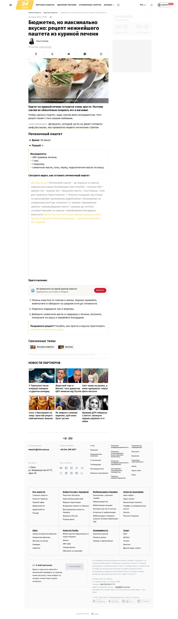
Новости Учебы (70, 530)
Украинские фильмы (41, 537)
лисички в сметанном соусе (46, 329)
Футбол (126, 537)
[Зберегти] (101, 54)
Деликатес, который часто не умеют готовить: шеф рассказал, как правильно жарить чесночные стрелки (65, 125)
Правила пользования (99, 473)
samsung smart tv (144, 601)
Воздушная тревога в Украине (76, 506)
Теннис (126, 541)
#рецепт (47, 218)
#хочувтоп (58, 214)
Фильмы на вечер (40, 541)
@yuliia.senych (39, 182)
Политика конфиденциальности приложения (119, 462)
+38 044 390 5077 (68, 449)
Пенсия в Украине (131, 516)
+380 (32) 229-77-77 (107, 584)
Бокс (125, 534)
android (99, 601)
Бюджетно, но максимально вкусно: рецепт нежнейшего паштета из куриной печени (84, 13)
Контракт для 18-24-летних (104, 509)
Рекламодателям (97, 469)
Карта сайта (136, 470)
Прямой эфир (38, 502)
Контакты (135, 452)
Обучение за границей (72, 551)
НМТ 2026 (67, 544)
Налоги (126, 512)
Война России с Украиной (75, 492)
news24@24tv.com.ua (38, 449)
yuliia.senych (45, 47)
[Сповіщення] (151, 5)
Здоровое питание (67, 5)
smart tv (128, 601)
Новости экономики (133, 492)
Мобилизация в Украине (105, 492)
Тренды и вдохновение (103, 541)
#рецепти (36, 218)
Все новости (39, 492)
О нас (92, 446)
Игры (134, 475)
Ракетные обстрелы (71, 495)
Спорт (126, 530)
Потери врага (68, 519)
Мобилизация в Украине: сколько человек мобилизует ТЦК (105, 519)
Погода (36, 513)
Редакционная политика (96, 455)
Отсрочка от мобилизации (104, 512)
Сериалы (36, 548)
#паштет (57, 218)
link (61, 468)
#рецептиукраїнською (88, 214)
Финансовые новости (132, 502)
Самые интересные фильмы (45, 534)
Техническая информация (137, 446)
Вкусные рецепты (45, 5)
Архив (134, 466)
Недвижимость (100, 530)
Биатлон (126, 544)
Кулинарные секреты (90, 5)
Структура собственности (137, 461)
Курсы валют (128, 499)
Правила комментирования (118, 477)
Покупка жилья (99, 537)
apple (114, 601)
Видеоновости (39, 506)
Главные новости (40, 495)
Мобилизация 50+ (100, 502)
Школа (66, 540)
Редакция (94, 450)
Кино (35, 530)
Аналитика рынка (100, 534)
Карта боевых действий (73, 499)
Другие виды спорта (132, 548)
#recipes (70, 214)
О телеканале (95, 460)
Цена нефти (128, 495)
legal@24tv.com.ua (122, 587)
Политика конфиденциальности (119, 446)
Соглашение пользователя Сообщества (116, 470)
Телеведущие (95, 464)
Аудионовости (39, 509)
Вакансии (135, 456)
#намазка (68, 218)
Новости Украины (40, 499)
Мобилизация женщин (102, 505)
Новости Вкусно (35, 13)
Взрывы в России (70, 516)
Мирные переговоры (72, 502)
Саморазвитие (69, 547)
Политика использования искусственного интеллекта (117, 454)
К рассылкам (74, 567)
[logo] (25, 5)
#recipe (47, 214)
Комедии (36, 544)
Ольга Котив (42, 41)
